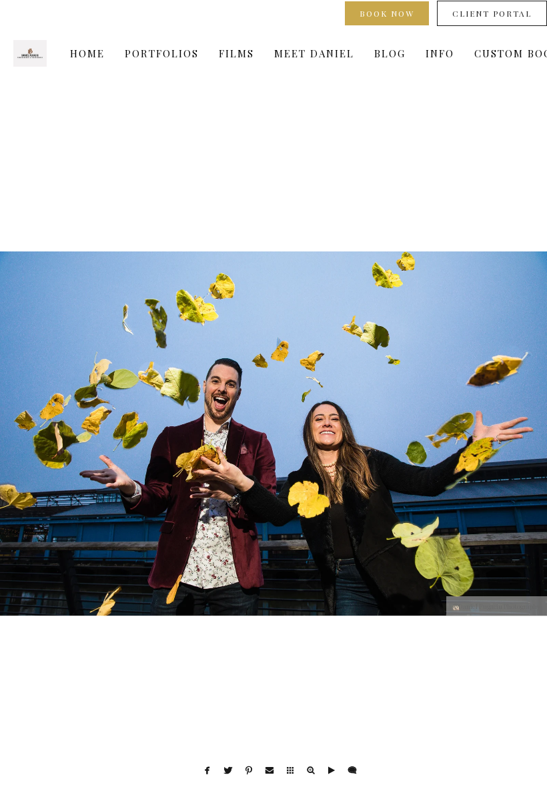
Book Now (387, 13)
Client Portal (492, 13)
